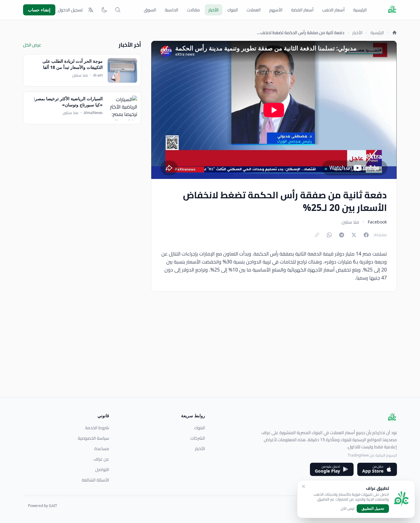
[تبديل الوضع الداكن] (104, 9)
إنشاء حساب (39, 10)
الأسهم (276, 10)
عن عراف (101, 459)
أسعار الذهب (333, 10)
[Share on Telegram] (342, 235)
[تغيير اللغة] (90, 9)
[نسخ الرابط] (317, 235)
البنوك (232, 10)
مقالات (193, 10)
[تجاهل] (303, 486)
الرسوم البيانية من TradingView (372, 455)
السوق (150, 10)
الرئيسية (360, 10)
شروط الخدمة (97, 428)
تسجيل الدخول (70, 10)
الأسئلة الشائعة (95, 480)
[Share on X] (354, 235)
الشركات (197, 438)
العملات (254, 10)
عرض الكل (32, 45)
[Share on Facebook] (366, 235)
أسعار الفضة (302, 10)
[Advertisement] (212, 354)
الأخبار (213, 10)
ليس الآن (347, 508)
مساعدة (101, 449)
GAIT (53, 505)
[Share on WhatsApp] (329, 235)
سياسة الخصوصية (93, 438)
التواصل (102, 469)
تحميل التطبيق (373, 508)
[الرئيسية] (394, 32)
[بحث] (117, 9)
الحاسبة (171, 10)
